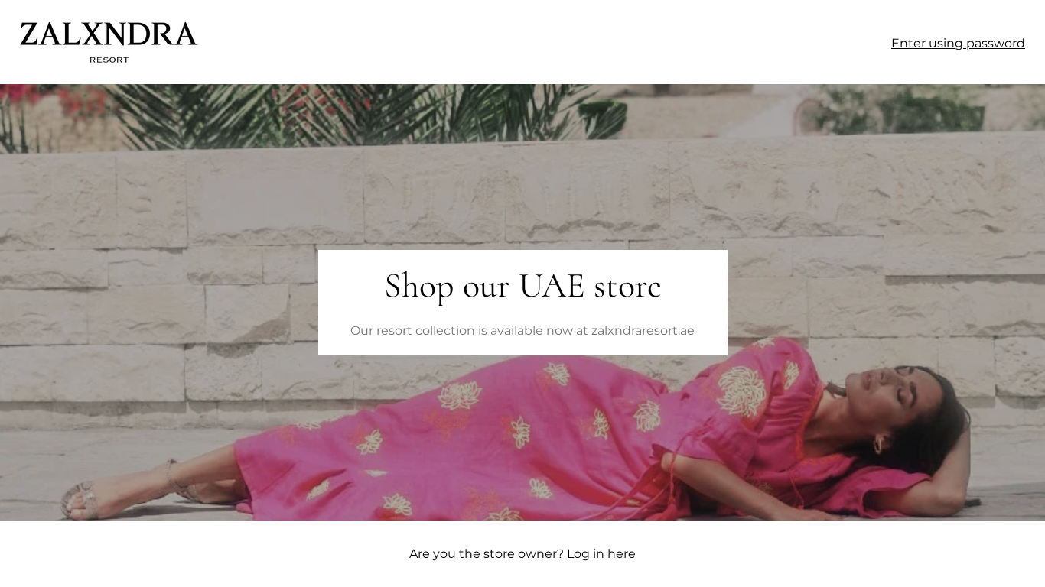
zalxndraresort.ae (643, 330)
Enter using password (958, 43)
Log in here (601, 553)
